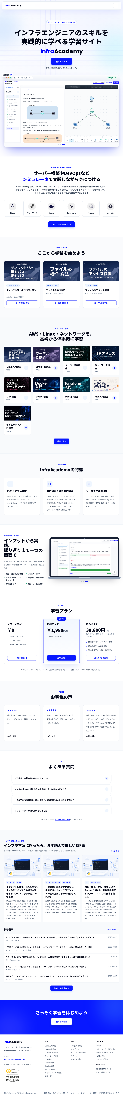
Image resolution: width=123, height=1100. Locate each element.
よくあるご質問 (102, 1059)
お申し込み (61, 658)
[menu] (115, 5)
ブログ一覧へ (112, 929)
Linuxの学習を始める (60, 224)
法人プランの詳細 (101, 658)
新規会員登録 (76, 1059)
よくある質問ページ (62, 819)
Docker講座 (49, 1062)
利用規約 (47, 1093)
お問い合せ (100, 1056)
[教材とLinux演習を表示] (81, 581)
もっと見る (115, 851)
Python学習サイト (103, 1072)
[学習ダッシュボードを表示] (84, 581)
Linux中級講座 (50, 1049)
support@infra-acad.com (14, 1059)
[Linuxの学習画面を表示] (58, 144)
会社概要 (93, 1093)
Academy (13, 5)
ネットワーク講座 (51, 1056)
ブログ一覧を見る (60, 988)
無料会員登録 (61, 1021)
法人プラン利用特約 (60, 1093)
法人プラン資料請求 (78, 1052)
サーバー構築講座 (51, 1052)
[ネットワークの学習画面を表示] (61, 144)
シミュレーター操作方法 (105, 1049)
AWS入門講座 (50, 1069)
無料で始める (61, 61)
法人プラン (75, 1049)
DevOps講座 (49, 1066)
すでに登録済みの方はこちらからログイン (61, 68)
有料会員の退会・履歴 (104, 1052)
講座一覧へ (61, 441)
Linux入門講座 (50, 1046)
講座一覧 (48, 1076)
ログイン (74, 1056)
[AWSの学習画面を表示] (64, 144)
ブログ (98, 1046)
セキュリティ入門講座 (53, 1072)
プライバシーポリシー (79, 1093)
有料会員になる (76, 1046)
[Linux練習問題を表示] (87, 581)
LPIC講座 (48, 1059)
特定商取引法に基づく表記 (109, 1093)
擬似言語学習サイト (103, 1069)
